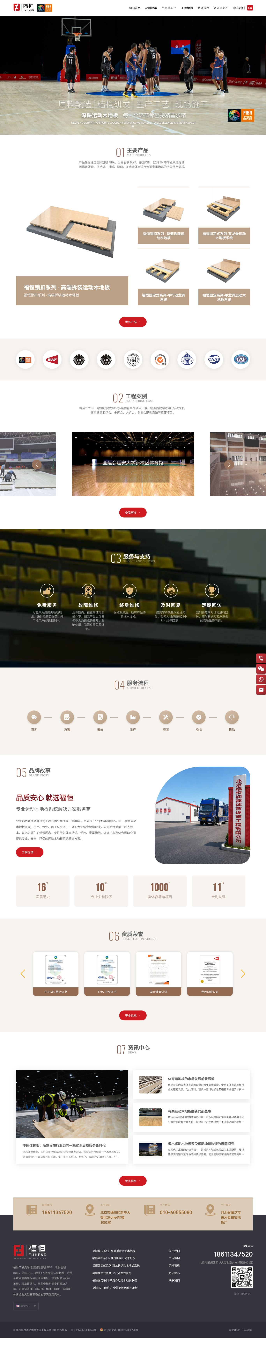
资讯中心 (221, 8)
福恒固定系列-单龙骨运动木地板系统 (114, 1280)
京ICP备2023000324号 (83, 1330)
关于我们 (174, 1251)
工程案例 (187, 8)
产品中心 (169, 8)
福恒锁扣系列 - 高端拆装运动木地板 (113, 1251)
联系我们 (239, 8)
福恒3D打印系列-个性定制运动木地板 (115, 1288)
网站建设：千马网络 (240, 1330)
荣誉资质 (203, 8)
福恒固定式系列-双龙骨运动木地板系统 (116, 1265)
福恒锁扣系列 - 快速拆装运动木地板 (113, 1258)
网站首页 (135, 8)
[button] (12, 75)
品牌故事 (151, 8)
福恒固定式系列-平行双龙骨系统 (111, 1273)
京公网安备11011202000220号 (121, 1330)
